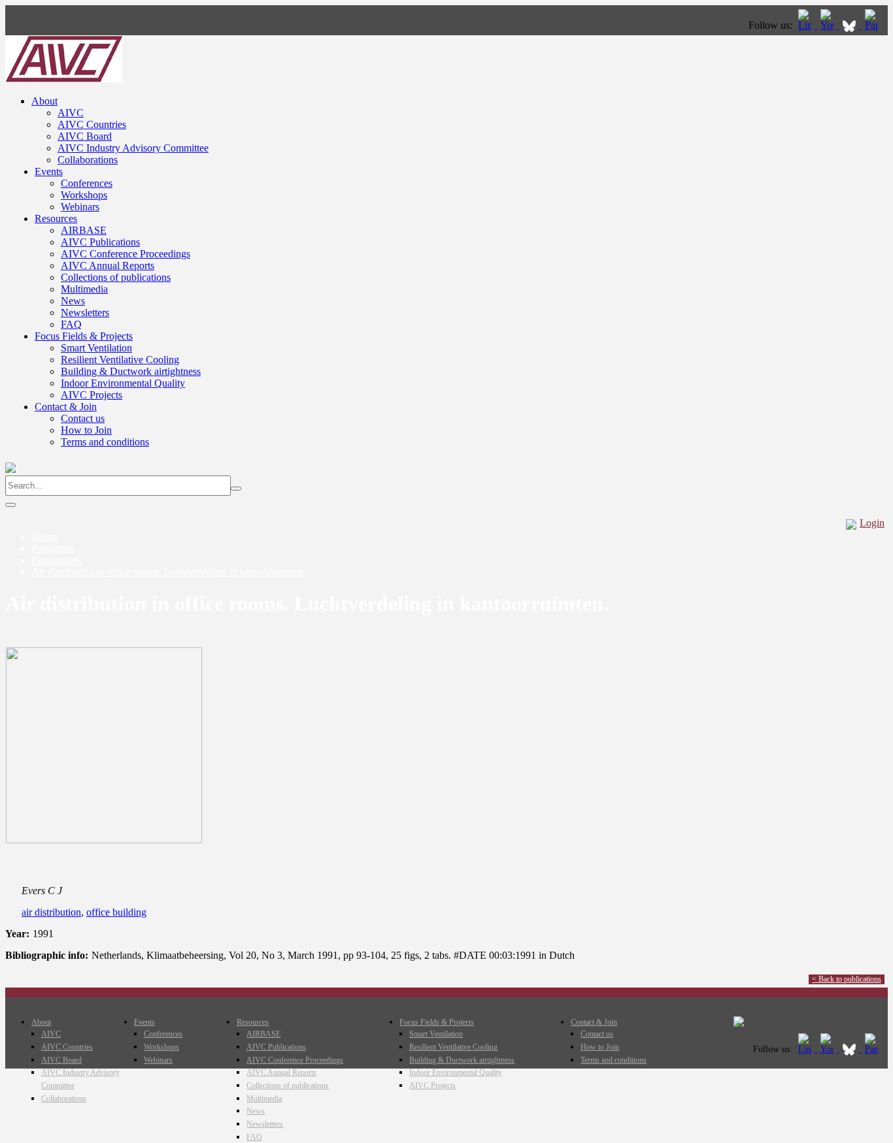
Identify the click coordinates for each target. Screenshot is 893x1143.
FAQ (71, 324)
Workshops (84, 195)
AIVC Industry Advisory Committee (133, 147)
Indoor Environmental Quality (123, 383)
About (44, 100)
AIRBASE (84, 230)
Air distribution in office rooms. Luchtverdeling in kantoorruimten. (168, 571)
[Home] (63, 78)
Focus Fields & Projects (84, 336)
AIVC (71, 112)
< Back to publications (846, 979)
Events (49, 171)
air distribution (51, 912)
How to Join (86, 430)
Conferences (86, 183)
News (73, 300)
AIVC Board (85, 136)
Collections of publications (116, 277)
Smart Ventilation (96, 347)
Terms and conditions (105, 441)
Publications (56, 560)
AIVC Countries (92, 124)
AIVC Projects (91, 394)
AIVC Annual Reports (107, 265)
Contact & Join (66, 406)
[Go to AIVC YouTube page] (828, 25)
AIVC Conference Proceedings (125, 253)
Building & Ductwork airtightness (131, 371)
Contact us (83, 418)
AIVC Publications (100, 242)
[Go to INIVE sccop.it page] (875, 25)
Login (872, 522)
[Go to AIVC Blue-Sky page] (850, 25)
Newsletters (85, 312)
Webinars (80, 206)
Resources (56, 218)
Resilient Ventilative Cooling (120, 359)
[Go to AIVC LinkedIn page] (806, 25)
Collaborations (88, 159)
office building (116, 912)
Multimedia (84, 289)
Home (44, 536)
